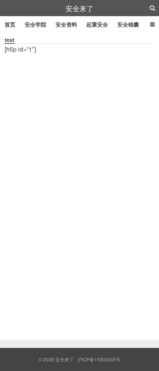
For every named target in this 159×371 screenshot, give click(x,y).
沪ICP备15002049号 (98, 359)
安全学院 (35, 24)
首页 (10, 24)
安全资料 (66, 24)
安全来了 (79, 8)
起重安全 (97, 24)
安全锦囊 (128, 24)
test (10, 39)
